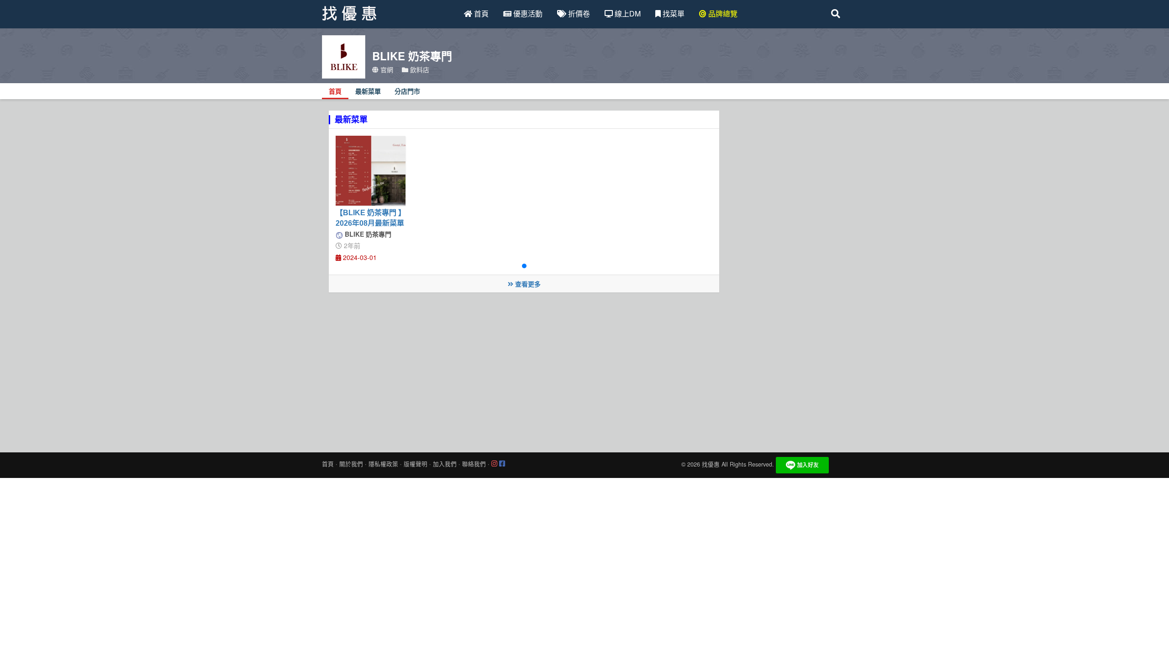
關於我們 (351, 464)
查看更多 (527, 283)
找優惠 (711, 464)
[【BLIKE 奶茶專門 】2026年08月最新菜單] (370, 171)
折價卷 (578, 13)
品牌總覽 (721, 13)
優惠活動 (526, 13)
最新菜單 (368, 91)
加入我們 (445, 464)
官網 (386, 69)
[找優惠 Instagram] (494, 464)
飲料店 (418, 69)
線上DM (627, 13)
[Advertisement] (584, 370)
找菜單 (673, 13)
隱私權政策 (383, 464)
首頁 (480, 13)
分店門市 (407, 91)
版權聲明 (415, 464)
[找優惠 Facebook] (502, 464)
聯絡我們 (474, 464)
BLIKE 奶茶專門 (367, 234)
